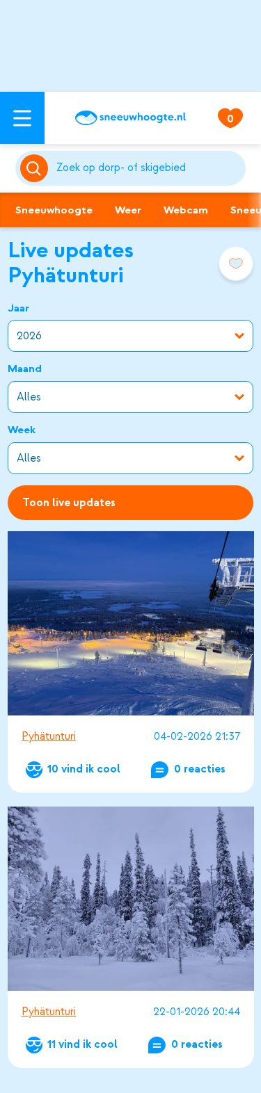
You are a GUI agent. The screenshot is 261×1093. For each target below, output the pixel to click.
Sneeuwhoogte (54, 210)
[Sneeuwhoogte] (130, 118)
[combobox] (148, 168)
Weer (128, 210)
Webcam (186, 210)
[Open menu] (22, 118)
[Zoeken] (148, 168)
